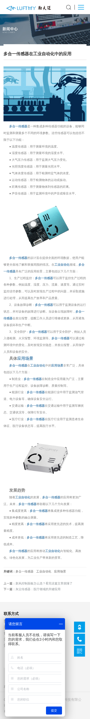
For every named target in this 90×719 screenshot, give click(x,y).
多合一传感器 (18, 126)
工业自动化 (62, 264)
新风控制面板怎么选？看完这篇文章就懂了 (44, 583)
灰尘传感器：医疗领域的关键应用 (38, 589)
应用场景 (25, 358)
